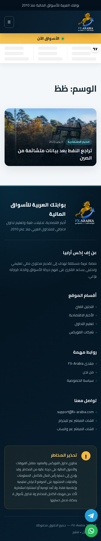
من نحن (88, 372)
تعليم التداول (84, 323)
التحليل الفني (84, 306)
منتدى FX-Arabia (81, 363)
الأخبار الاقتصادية (81, 315)
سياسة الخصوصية (80, 380)
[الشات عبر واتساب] (91, 530)
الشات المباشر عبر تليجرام (76, 420)
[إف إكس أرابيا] (86, 21)
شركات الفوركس (81, 332)
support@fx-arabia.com (75, 412)
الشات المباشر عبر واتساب (75, 429)
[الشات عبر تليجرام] (91, 515)
